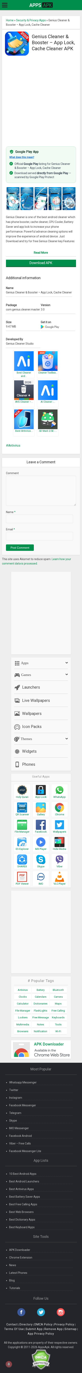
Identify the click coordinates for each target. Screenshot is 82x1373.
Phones (28, 764)
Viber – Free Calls (20, 1143)
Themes (26, 739)
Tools (58, 1024)
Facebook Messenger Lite (25, 1151)
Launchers (31, 687)
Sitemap (70, 1329)
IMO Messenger (19, 1128)
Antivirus (14, 445)
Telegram (15, 1113)
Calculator (22, 1003)
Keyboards (58, 1017)
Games (25, 675)
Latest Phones (18, 1273)
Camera (58, 996)
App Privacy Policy (41, 1333)
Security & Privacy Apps (31, 20)
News (12, 1265)
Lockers (22, 1017)
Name (11, 512)
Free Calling (58, 1010)
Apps (24, 663)
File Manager (22, 1010)
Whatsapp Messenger (23, 1082)
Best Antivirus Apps (21, 1189)
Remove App (53, 1329)
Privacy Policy (64, 1324)
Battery (41, 989)
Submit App (34, 1329)
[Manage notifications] (9, 1364)
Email (10, 529)
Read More (41, 252)
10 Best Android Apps (22, 1174)
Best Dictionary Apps (22, 1220)
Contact (12, 1324)
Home (10, 20)
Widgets (29, 751)
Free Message (40, 1017)
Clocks (23, 996)
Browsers (22, 1031)
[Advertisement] (41, 99)
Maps (58, 1003)
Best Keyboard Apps (22, 1227)
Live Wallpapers (36, 700)
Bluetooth (58, 989)
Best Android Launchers (24, 1181)
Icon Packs (32, 726)
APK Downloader (19, 1250)
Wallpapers (32, 713)
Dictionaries (40, 1003)
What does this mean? (21, 157)
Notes (40, 1024)
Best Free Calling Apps (23, 1204)
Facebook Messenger (22, 1105)
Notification (40, 1031)
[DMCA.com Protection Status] (41, 1359)
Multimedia (22, 1024)
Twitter (13, 1090)
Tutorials (14, 1288)
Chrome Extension (20, 1258)
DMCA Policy (43, 1324)
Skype (13, 1121)
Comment (12, 473)
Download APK (40, 263)
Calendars (40, 996)
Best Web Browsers (21, 1212)
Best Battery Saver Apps (24, 1197)
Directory (26, 1324)
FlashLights (40, 1010)
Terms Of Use (14, 1329)
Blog (12, 1280)
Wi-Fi (58, 1031)
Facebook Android (20, 1136)
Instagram (15, 1098)
